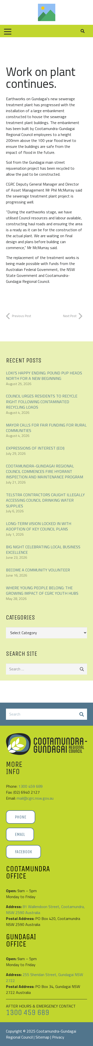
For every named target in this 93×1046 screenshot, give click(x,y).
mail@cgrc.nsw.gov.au (35, 798)
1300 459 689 (30, 786)
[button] (8, 31)
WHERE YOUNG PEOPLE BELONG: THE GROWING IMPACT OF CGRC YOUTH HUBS (42, 590)
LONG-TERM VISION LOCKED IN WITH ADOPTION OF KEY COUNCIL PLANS (38, 526)
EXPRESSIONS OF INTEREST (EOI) (35, 448)
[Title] (46, 12)
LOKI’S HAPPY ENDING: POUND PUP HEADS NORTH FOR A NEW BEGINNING (44, 375)
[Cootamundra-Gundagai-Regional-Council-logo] (46, 744)
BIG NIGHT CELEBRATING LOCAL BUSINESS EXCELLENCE (43, 549)
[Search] (81, 714)
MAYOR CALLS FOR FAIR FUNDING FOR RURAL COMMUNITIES (46, 427)
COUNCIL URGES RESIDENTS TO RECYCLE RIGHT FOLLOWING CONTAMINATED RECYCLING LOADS (41, 401)
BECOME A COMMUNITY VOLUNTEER (38, 570)
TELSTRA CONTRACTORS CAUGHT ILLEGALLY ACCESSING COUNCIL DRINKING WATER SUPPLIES (45, 500)
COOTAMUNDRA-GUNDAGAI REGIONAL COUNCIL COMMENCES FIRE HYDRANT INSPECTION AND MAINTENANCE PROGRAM (44, 471)
